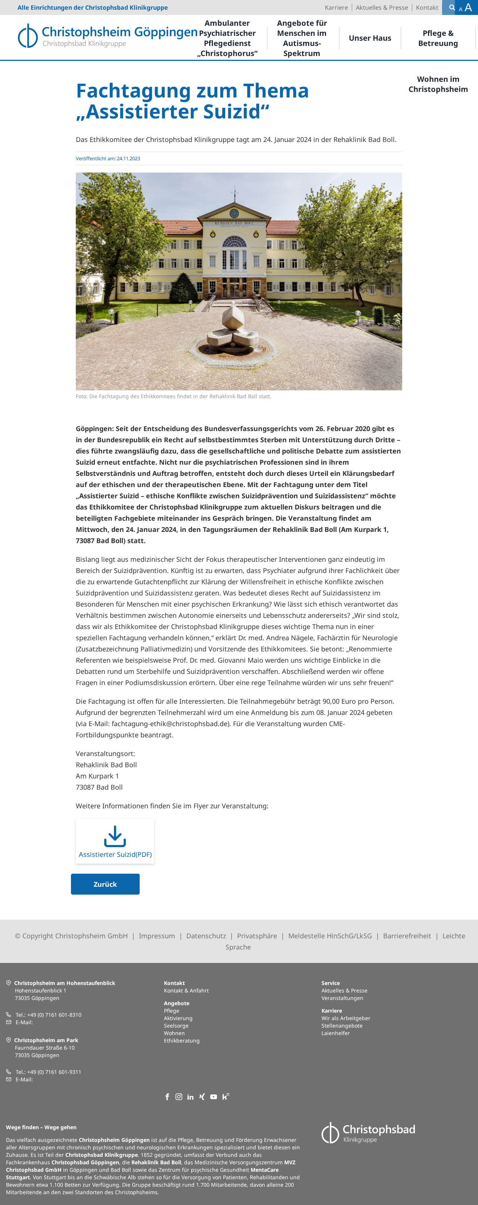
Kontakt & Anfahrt (186, 990)
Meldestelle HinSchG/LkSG (331, 935)
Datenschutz (206, 935)
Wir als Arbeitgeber (346, 1018)
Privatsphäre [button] (257, 935)
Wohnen (174, 1033)
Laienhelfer (336, 1033)
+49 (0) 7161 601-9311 (54, 1071)
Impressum (157, 935)
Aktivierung (178, 1018)
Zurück (105, 884)
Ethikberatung (182, 1040)
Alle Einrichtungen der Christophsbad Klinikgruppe (93, 7)
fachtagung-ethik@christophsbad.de (169, 723)
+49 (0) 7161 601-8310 (54, 1014)
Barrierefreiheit (407, 935)
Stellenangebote (342, 1025)
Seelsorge (176, 1025)
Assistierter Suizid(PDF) (115, 854)
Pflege (171, 1010)
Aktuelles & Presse (344, 990)
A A (465, 7)
